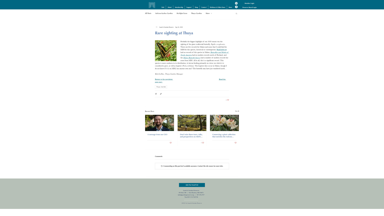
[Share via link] (161, 94)
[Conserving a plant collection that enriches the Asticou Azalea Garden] (224, 123)
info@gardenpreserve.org (186, 195)
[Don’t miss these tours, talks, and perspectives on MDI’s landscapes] (192, 123)
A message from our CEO (157, 134)
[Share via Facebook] (156, 94)
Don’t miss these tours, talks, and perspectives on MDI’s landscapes (191, 135)
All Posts (148, 13)
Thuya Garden (196, 13)
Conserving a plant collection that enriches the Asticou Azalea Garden (223, 135)
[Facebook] (236, 7)
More (208, 13)
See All (237, 111)
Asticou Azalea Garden (164, 13)
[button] (163, 7)
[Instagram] (236, 3)
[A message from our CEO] (159, 123)
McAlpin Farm (182, 13)
